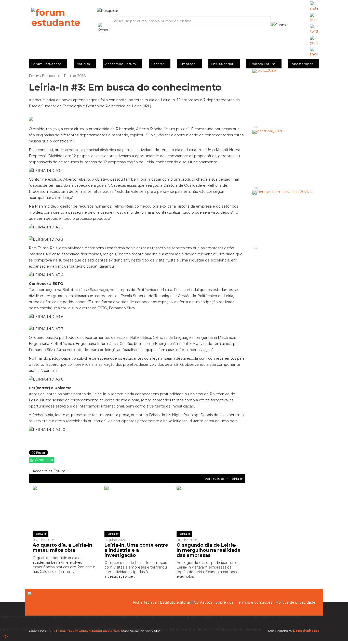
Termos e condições (254, 602)
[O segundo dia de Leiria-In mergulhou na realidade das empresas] (209, 511)
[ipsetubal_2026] (285, 157)
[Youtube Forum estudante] (314, 41)
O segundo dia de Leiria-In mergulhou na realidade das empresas (208, 550)
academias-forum (48, 471)
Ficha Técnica (145, 602)
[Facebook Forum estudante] (314, 18)
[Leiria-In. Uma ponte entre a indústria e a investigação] (136, 511)
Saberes (157, 64)
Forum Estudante (46, 64)
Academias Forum (120, 64)
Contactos (203, 602)
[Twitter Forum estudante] (314, 29)
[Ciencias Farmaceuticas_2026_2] (285, 218)
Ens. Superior (222, 64)
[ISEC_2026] (285, 97)
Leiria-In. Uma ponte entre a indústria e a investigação (136, 550)
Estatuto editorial (175, 602)
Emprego (188, 64)
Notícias (83, 64)
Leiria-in (236, 478)
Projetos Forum (262, 64)
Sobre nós (224, 602)
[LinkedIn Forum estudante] (314, 52)
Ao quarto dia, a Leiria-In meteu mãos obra (62, 547)
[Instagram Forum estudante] (314, 6)
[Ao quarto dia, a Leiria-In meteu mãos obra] (67, 511)
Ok (5, 636)
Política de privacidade (295, 602)
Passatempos (302, 64)
